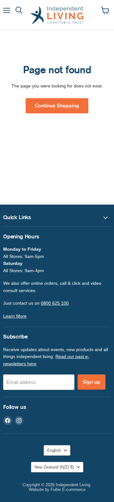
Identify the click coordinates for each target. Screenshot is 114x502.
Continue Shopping (57, 105)
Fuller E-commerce (68, 489)
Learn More (15, 316)
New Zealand (54, 467)
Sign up (91, 382)
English (54, 450)
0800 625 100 (55, 303)
